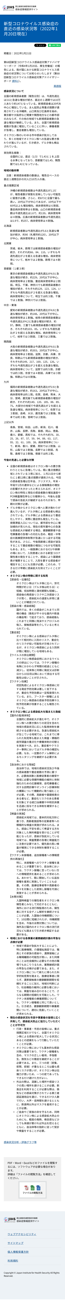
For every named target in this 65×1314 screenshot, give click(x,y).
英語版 (57, 86)
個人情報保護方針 (18, 1252)
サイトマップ (16, 1243)
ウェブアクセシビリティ (22, 1234)
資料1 (15, 81)
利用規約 (13, 1260)
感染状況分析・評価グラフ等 (20, 1142)
